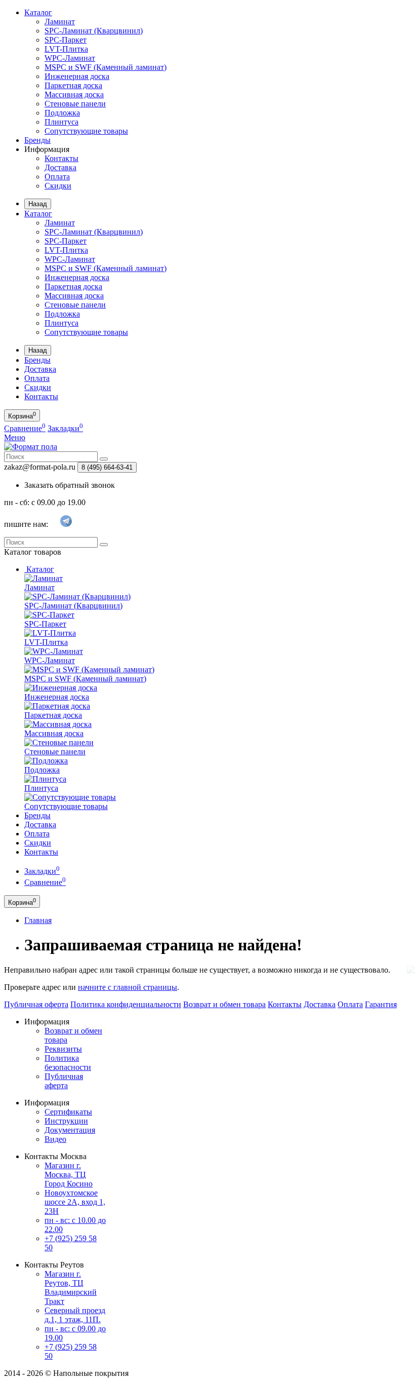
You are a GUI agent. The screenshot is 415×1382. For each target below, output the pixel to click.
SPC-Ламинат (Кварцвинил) (94, 30)
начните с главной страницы (127, 987)
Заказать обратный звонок (69, 485)
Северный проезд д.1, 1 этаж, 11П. (75, 1315)
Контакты (61, 158)
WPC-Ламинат (70, 58)
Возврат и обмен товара (224, 1004)
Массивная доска (74, 94)
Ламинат (60, 21)
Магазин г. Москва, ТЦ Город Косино (69, 1174)
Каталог (38, 12)
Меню (14, 437)
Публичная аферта (64, 1081)
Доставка (60, 167)
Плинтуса (61, 122)
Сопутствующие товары (86, 131)
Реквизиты (63, 1049)
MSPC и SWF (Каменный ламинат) (106, 67)
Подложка (62, 112)
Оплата (57, 176)
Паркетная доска (73, 85)
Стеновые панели (75, 103)
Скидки (58, 185)
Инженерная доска (77, 76)
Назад (37, 204)
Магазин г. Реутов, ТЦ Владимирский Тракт (71, 1288)
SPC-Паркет (66, 39)
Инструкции (66, 1121)
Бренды (37, 140)
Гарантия (381, 1004)
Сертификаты (68, 1111)
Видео (55, 1139)
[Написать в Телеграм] (66, 524)
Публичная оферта (36, 1004)
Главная (38, 920)
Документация (70, 1130)
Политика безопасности (68, 1062)
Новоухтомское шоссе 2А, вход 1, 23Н (75, 1201)
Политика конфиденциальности (125, 1004)
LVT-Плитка (66, 49)
